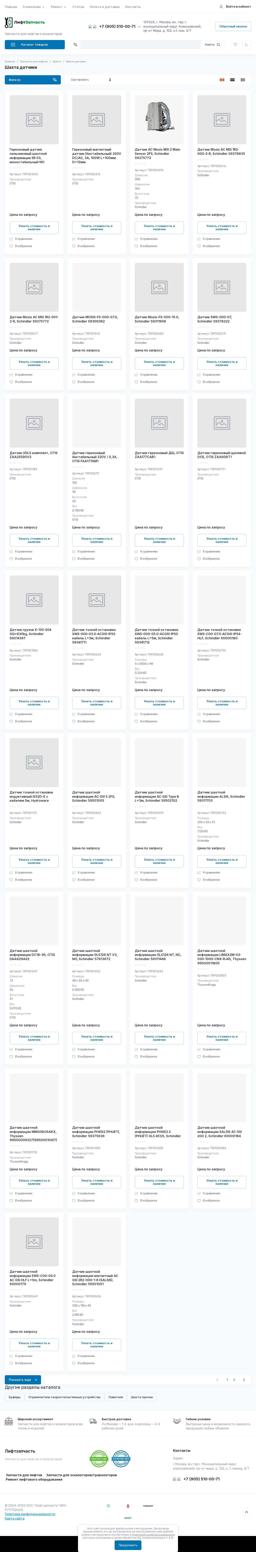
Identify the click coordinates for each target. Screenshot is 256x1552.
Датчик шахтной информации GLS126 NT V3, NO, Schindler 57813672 (95, 955)
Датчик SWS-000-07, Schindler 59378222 (214, 319)
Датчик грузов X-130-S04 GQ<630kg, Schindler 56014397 (30, 634)
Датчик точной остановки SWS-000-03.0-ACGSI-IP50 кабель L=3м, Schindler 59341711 (94, 636)
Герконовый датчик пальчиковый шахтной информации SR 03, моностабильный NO (28, 155)
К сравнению (23, 239)
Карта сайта (14, 1518)
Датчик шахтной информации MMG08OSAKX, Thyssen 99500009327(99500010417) (33, 1134)
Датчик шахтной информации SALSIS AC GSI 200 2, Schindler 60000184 (219, 1132)
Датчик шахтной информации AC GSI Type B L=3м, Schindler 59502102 (157, 796)
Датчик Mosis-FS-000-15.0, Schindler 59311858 (157, 319)
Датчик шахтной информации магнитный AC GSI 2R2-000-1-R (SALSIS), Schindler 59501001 (95, 1278)
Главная (11, 7)
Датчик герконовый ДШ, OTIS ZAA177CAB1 (159, 455)
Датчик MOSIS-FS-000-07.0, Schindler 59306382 (95, 319)
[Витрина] (222, 80)
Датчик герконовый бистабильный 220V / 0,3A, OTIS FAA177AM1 (94, 457)
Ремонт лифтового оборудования (34, 1479)
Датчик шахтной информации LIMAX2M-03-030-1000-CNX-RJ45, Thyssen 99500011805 (221, 957)
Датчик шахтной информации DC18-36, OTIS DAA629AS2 (32, 955)
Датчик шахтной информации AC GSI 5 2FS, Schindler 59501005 (93, 796)
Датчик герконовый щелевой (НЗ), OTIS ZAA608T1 (221, 455)
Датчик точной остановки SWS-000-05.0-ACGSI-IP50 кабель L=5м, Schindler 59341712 (156, 636)
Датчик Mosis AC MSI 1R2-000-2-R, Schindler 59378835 (221, 151)
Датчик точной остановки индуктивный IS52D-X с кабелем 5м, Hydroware (31, 796)
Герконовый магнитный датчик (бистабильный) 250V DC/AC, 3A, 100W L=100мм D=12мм (96, 155)
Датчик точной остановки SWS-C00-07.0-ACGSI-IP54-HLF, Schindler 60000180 (219, 634)
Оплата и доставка (105, 7)
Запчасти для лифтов (24, 1475)
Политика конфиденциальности (30, 1514)
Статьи (78, 7)
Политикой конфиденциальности (153, 1534)
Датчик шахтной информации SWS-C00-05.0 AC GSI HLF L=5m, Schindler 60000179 (33, 1278)
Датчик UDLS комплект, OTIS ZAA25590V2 (34, 455)
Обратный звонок (233, 26)
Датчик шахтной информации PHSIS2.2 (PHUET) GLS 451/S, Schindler (158, 1132)
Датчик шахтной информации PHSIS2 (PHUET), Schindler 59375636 (96, 1132)
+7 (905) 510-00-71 (117, 27)
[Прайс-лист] (243, 80)
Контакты (133, 7)
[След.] (244, 1380)
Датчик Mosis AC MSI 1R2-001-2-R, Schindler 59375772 (34, 319)
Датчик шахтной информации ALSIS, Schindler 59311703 (221, 796)
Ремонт (57, 7)
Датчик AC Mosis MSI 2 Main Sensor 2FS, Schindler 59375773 (157, 153)
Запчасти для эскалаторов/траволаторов (81, 1475)
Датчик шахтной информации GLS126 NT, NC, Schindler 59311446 (158, 955)
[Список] (232, 80)
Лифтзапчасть (20, 1451)
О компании (32, 7)
